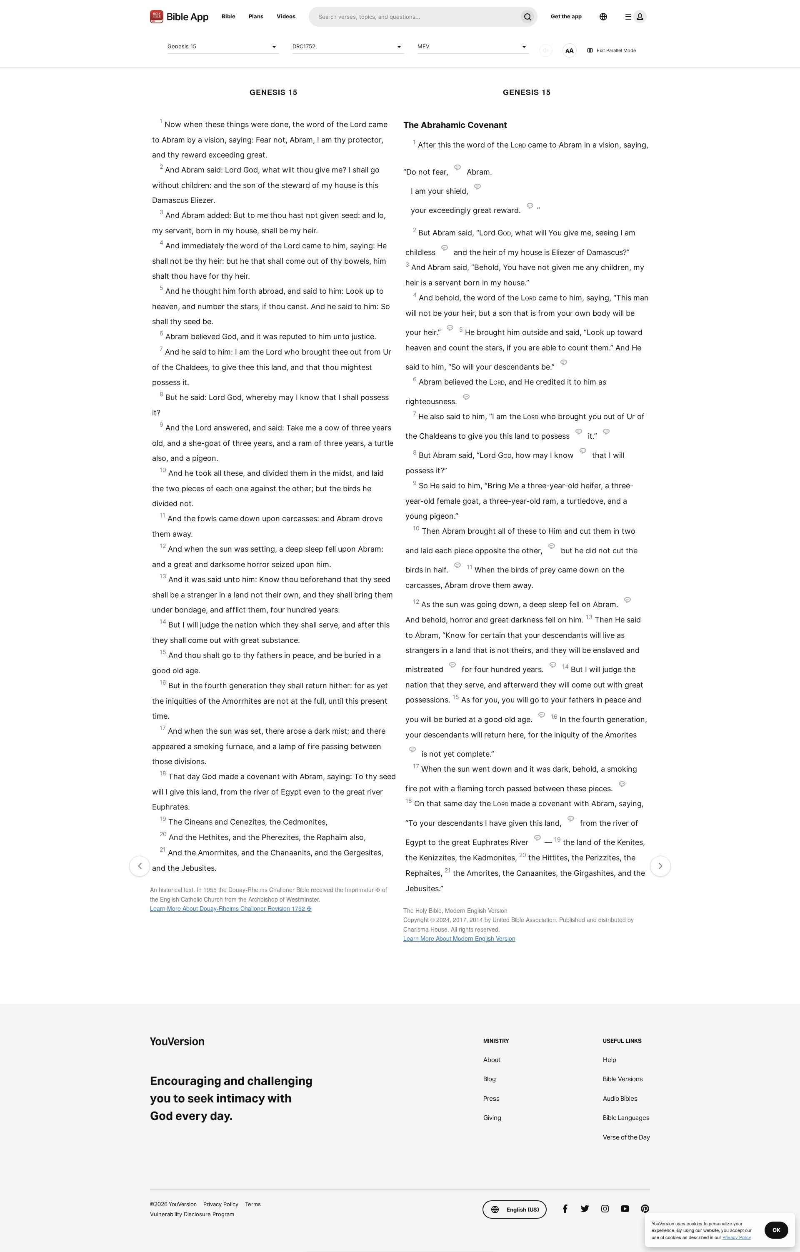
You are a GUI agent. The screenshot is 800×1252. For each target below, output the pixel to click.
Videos (286, 16)
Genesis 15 (182, 46)
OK (776, 1230)
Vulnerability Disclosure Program (192, 1214)
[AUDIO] (545, 50)
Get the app (566, 16)
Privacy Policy (220, 1204)
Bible (228, 16)
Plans (256, 16)
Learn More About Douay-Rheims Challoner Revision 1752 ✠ (231, 908)
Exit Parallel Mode (616, 50)
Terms (253, 1204)
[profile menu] (634, 16)
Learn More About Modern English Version (459, 938)
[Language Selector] (603, 16)
